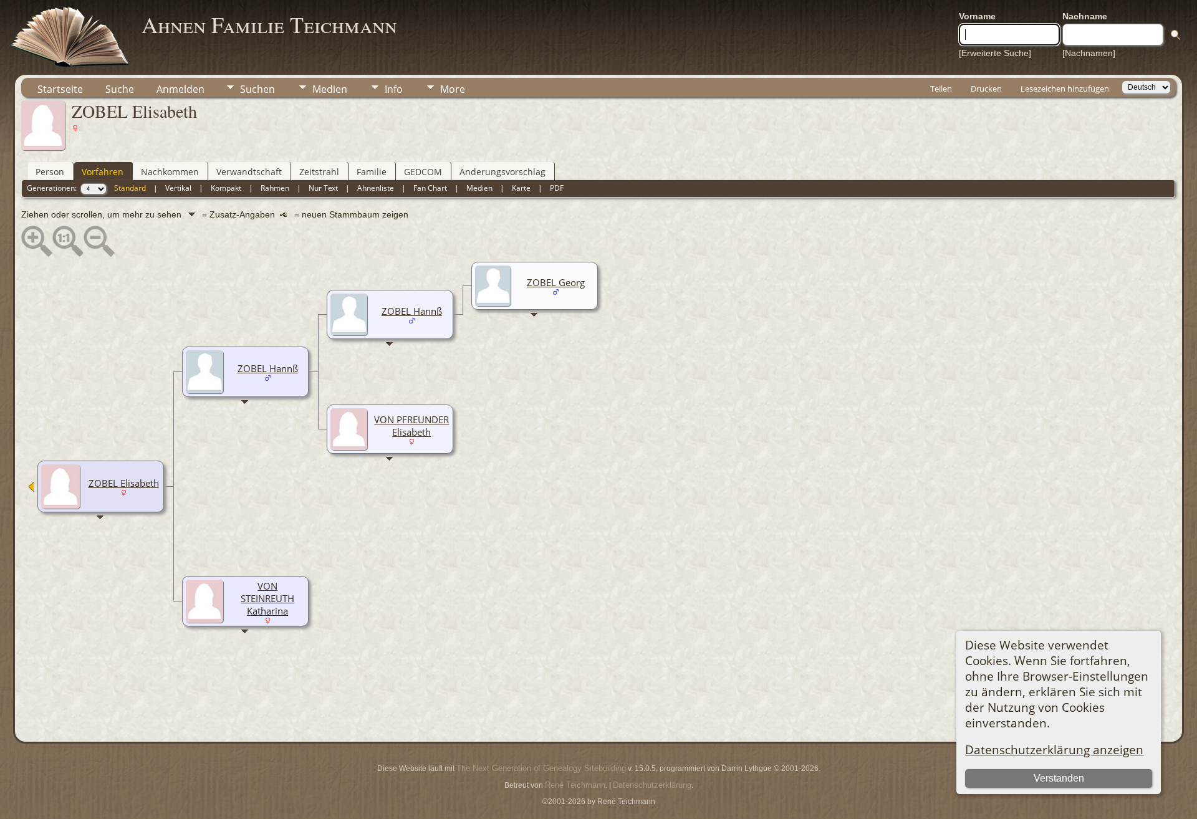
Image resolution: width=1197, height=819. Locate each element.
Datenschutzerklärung (652, 785)
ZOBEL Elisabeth (124, 483)
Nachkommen (170, 172)
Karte (521, 188)
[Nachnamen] (1088, 53)
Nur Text (323, 188)
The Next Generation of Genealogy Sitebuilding (541, 768)
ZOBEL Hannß (268, 368)
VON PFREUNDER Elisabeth (411, 425)
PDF (557, 188)
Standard (130, 188)
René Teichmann (575, 785)
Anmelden (180, 89)
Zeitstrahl (319, 172)
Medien (329, 89)
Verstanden (1059, 778)
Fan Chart (430, 188)
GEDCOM (423, 172)
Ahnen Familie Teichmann (269, 24)
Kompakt (226, 188)
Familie (372, 172)
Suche (119, 89)
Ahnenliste (375, 188)
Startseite (60, 89)
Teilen (941, 88)
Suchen (257, 89)
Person (50, 172)
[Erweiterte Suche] (995, 53)
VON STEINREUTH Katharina (267, 598)
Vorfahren (102, 172)
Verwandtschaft (249, 172)
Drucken (986, 88)
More (452, 89)
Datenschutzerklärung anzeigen (1054, 749)
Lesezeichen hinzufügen (1065, 88)
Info (394, 89)
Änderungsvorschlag (502, 172)
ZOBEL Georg (556, 282)
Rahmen (275, 188)
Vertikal (178, 188)
